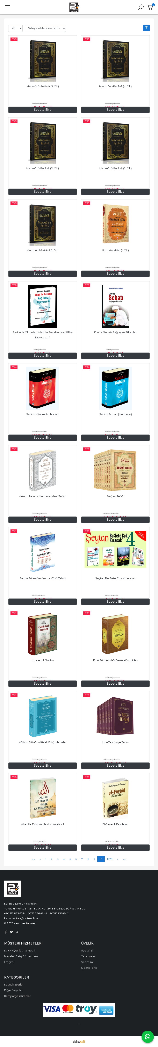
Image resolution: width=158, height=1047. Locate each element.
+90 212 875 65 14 (15, 913)
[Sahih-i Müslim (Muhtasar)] (42, 388)
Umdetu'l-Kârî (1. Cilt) (115, 250)
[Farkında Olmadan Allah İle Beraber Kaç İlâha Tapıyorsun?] (42, 306)
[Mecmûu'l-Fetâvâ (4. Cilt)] (115, 60)
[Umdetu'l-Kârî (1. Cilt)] (115, 224)
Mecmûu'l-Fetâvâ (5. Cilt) (43, 86)
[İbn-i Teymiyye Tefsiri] (115, 716)
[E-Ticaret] (79, 1041)
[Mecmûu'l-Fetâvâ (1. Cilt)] (42, 224)
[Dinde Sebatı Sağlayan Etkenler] (115, 306)
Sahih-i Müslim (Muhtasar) (42, 414)
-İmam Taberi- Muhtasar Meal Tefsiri (42, 496)
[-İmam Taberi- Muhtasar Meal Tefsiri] (42, 470)
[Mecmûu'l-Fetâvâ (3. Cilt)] (42, 142)
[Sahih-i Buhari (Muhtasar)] (115, 388)
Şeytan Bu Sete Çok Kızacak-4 (115, 578)
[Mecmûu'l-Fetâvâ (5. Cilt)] (42, 60)
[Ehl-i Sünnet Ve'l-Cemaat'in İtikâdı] (115, 634)
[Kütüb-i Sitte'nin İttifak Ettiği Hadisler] (42, 716)
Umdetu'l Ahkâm (43, 660)
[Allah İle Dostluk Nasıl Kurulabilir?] (42, 798)
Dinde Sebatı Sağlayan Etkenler (115, 332)
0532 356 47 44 (37, 913)
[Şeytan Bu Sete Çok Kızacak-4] (115, 552)
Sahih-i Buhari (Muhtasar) (115, 414)
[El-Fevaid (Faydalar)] (115, 798)
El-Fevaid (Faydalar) (115, 824)
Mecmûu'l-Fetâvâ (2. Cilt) (115, 168)
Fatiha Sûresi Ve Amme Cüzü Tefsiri (43, 578)
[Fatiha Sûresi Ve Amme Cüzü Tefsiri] (42, 552)
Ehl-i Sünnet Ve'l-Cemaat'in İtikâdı (115, 660)
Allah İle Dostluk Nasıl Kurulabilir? (42, 824)
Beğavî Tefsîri (115, 496)
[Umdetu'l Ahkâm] (42, 634)
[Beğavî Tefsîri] (115, 470)
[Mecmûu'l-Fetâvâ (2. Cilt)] (115, 142)
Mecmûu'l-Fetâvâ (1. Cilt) (42, 250)
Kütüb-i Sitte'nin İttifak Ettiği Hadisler (43, 742)
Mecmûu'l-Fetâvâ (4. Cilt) (115, 86)
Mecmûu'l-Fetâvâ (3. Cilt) (42, 168)
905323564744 (59, 913)
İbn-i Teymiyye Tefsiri (115, 742)
